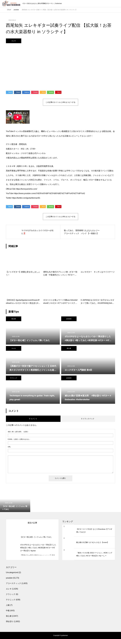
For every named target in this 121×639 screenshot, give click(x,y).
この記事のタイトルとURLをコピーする (60, 102)
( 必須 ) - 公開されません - (19, 439)
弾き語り (9, 621)
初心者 (13, 319)
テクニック (13, 378)
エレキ (13, 41)
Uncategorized (12, 572)
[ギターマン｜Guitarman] (11, 4)
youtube (68, 319)
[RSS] (4, 635)
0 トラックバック (87, 419)
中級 (8, 611)
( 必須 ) (18, 431)
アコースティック (13, 583)
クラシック (10, 594)
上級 (8, 605)
